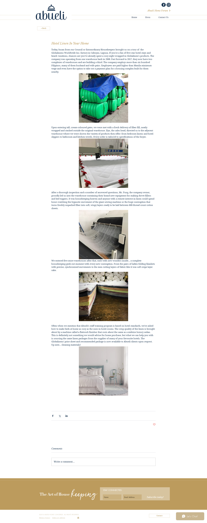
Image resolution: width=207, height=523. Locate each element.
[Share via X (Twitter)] (59, 416)
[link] (78, 517)
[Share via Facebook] (52, 416)
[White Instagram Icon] (169, 5)
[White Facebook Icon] (163, 4)
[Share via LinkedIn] (66, 416)
